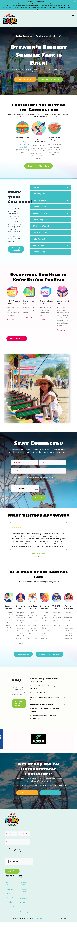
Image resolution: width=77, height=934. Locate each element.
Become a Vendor (23, 872)
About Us (9, 878)
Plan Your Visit (9, 872)
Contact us (32, 9)
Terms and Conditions (14, 841)
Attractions (10, 890)
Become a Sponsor (23, 879)
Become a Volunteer (23, 885)
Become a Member (23, 892)
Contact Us (10, 895)
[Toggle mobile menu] (73, 15)
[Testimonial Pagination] (35, 545)
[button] (34, 735)
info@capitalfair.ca (7, 7)
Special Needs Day (24, 899)
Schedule (9, 886)
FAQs (8, 882)
